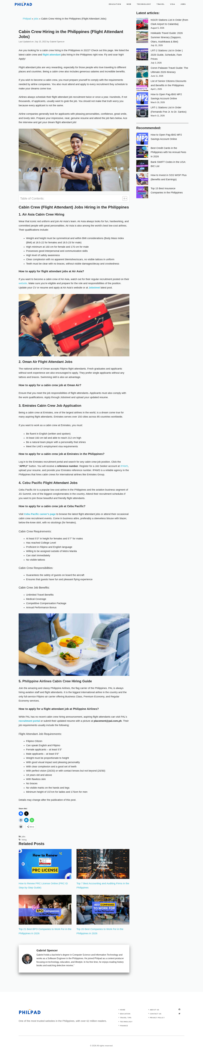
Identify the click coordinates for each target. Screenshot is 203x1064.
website (23, 283)
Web (128, 4)
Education (115, 4)
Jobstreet (94, 287)
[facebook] (179, 1009)
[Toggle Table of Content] (123, 198)
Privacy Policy (157, 1017)
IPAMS (124, 466)
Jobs (183, 4)
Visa (172, 4)
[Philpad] (23, 4)
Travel (160, 4)
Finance (124, 1026)
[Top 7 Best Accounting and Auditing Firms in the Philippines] (103, 876)
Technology (144, 4)
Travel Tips (125, 1017)
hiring (24, 840)
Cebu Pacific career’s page (40, 514)
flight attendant (52, 54)
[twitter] (179, 1013)
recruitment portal (30, 721)
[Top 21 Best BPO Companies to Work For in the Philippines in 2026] (45, 922)
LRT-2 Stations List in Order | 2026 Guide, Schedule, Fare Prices (167, 54)
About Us (154, 1010)
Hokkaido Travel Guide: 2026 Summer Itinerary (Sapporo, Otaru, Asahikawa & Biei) (167, 37)
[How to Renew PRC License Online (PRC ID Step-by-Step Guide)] (45, 876)
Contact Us (155, 1014)
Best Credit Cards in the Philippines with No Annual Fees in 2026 (168, 152)
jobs (36, 18)
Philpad (27, 18)
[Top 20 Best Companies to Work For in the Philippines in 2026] (103, 922)
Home (122, 1010)
